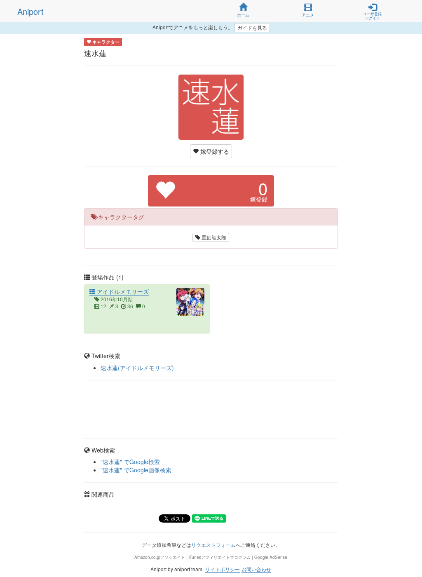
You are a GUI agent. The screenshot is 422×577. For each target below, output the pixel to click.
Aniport (30, 11)
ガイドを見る (252, 27)
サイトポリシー (222, 568)
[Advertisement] (211, 409)
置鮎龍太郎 (213, 237)
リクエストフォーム (213, 544)
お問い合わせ (256, 568)
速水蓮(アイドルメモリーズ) (137, 368)
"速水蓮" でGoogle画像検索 (136, 470)
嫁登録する (214, 151)
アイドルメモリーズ (122, 291)
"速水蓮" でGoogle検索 (130, 461)
